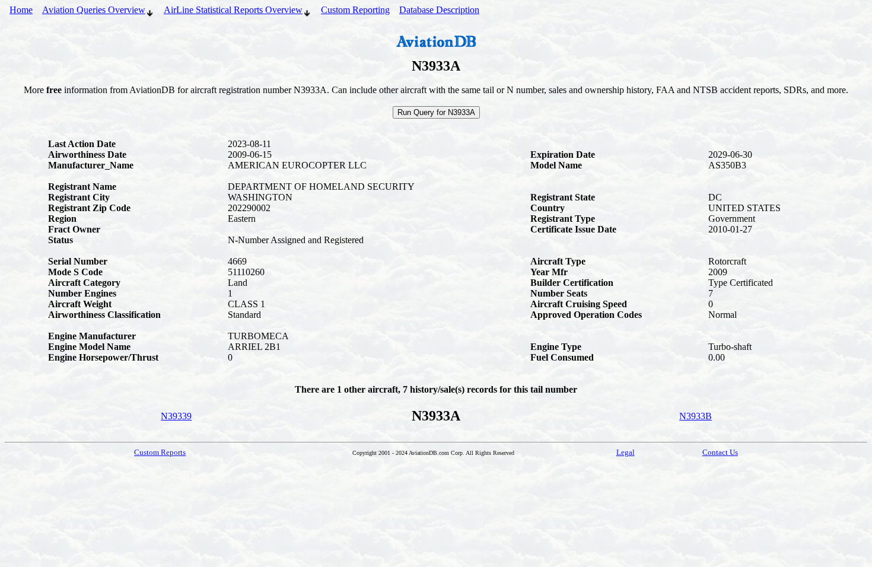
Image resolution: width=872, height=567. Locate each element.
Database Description (439, 10)
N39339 (176, 416)
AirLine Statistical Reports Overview (233, 10)
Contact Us (720, 452)
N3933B (695, 416)
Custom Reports (160, 452)
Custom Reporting (355, 10)
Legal (625, 452)
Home (21, 10)
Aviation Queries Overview (93, 10)
